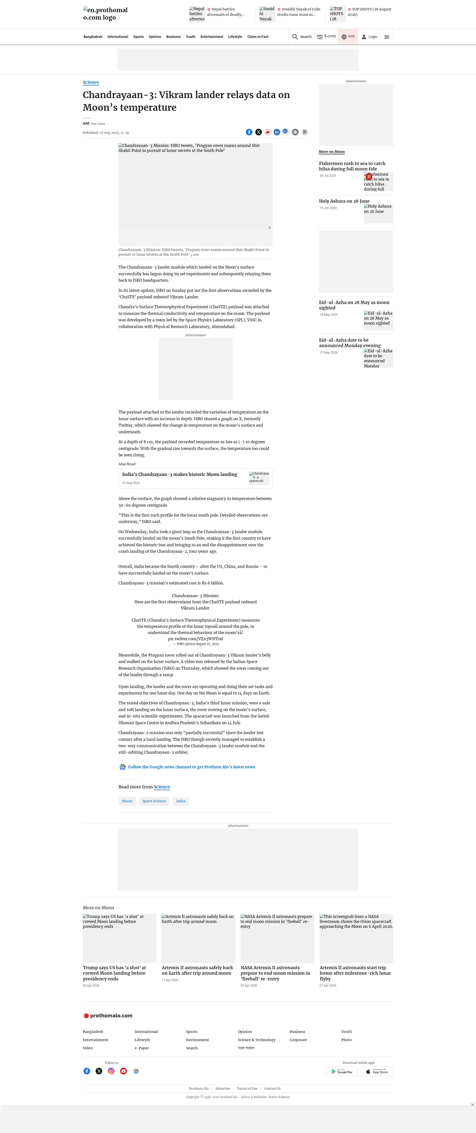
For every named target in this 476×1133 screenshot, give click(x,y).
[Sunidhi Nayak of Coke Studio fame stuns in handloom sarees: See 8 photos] (267, 14)
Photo (346, 1040)
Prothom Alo (199, 1088)
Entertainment (212, 37)
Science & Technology (257, 1040)
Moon (127, 801)
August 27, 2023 (207, 644)
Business (173, 37)
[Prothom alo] (107, 14)
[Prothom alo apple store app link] (377, 1072)
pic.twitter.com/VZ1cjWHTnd (195, 638)
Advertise (222, 1088)
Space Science (154, 801)
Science (91, 82)
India (180, 801)
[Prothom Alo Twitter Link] (101, 1071)
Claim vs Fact (257, 37)
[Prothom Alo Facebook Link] (89, 1071)
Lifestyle (235, 37)
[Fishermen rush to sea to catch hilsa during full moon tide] (378, 182)
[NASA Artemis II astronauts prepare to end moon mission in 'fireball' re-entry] (277, 938)
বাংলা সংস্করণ (246, 1048)
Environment (197, 1040)
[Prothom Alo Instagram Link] (113, 1071)
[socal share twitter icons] (259, 135)
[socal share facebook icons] (249, 135)
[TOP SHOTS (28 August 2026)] (338, 14)
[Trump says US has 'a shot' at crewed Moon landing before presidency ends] (120, 938)
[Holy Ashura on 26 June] (378, 213)
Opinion (155, 37)
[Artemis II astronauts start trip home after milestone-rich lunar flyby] (356, 938)
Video (88, 1048)
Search (192, 1048)
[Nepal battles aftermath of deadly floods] (197, 14)
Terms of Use (247, 1088)
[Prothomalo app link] (342, 1072)
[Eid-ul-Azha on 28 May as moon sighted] (378, 320)
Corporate (298, 1040)
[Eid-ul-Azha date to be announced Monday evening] (378, 358)
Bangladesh (93, 37)
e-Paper (142, 1048)
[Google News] (136, 1072)
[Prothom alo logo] (107, 1017)
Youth (190, 37)
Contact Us (272, 1088)
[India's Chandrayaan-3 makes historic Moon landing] (259, 478)
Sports (138, 37)
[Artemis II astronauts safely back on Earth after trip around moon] (199, 938)
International (118, 37)
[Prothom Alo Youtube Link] (125, 1071)
